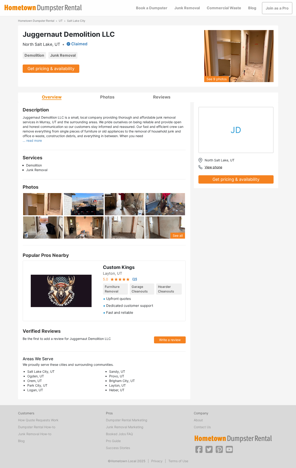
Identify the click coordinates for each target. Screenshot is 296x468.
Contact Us (202, 427)
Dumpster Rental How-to (36, 427)
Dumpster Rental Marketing (126, 420)
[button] (199, 449)
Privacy (157, 461)
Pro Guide (113, 441)
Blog (252, 8)
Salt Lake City (76, 20)
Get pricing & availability (51, 68)
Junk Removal (187, 8)
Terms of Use (178, 461)
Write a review (170, 340)
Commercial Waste (224, 8)
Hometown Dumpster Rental (36, 20)
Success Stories (118, 448)
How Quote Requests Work (38, 420)
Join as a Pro (277, 8)
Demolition (34, 55)
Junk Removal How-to (34, 434)
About (198, 420)
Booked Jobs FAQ (119, 434)
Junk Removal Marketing (124, 427)
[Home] (43, 8)
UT (61, 20)
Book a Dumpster (151, 8)
